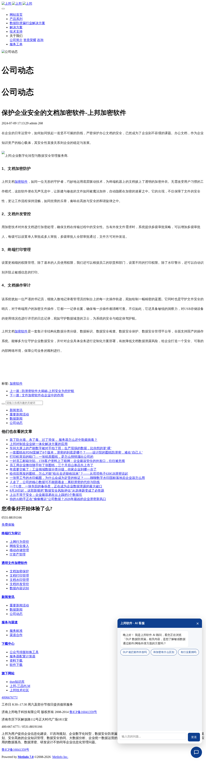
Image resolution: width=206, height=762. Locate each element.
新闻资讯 (16, 410)
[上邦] (103, 4)
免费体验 (8, 524)
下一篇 (37, 395)
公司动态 (16, 423)
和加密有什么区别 (163, 652)
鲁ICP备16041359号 (83, 712)
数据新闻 (16, 418)
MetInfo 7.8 (26, 757)
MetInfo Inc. (60, 757)
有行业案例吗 (188, 652)
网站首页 (16, 14)
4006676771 (10, 697)
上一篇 (42, 391)
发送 (194, 737)
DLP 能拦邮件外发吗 (135, 652)
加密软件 (21, 181)
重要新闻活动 (19, 414)
